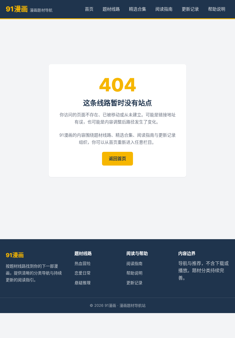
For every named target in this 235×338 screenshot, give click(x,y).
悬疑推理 (83, 282)
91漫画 (15, 255)
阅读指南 (164, 9)
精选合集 (137, 9)
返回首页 (117, 158)
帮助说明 (216, 9)
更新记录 (190, 9)
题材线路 (111, 9)
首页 (89, 9)
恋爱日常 (83, 272)
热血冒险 (83, 263)
